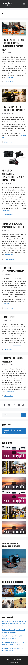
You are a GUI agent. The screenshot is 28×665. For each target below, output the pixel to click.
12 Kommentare (8, 142)
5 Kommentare (8, 82)
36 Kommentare (9, 259)
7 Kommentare (8, 396)
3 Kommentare (8, 349)
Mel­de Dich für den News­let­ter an (13, 431)
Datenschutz (17, 659)
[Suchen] (23, 415)
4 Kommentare (8, 308)
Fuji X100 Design (8, 317)
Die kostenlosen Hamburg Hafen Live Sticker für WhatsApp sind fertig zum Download (14, 624)
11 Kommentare (8, 214)
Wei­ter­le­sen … (11, 77)
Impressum (10, 659)
